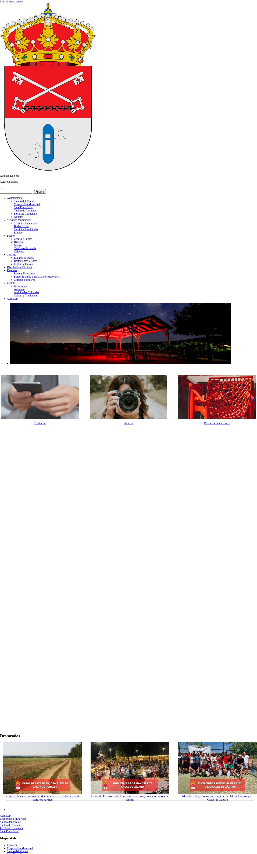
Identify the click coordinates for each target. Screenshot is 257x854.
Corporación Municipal (27, 204)
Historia (18, 241)
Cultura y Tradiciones (26, 295)
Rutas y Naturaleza (24, 273)
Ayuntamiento (15, 197)
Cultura (11, 282)
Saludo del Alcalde (24, 201)
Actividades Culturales (26, 292)
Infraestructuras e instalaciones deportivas (37, 276)
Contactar (12, 298)
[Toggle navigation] (1, 188)
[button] (4, 400)
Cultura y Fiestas (23, 264)
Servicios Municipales (19, 219)
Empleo (18, 232)
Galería (18, 245)
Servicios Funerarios (25, 223)
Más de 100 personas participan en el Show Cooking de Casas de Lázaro (217, 797)
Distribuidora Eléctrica (19, 267)
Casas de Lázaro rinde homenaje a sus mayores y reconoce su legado (130, 797)
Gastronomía (21, 286)
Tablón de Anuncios (25, 210)
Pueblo (11, 235)
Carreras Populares (24, 279)
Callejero (19, 251)
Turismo (11, 254)
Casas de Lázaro (23, 238)
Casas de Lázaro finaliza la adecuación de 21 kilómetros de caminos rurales (42, 797)
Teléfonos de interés (25, 248)
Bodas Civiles (21, 226)
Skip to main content (11, 1)
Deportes (12, 270)
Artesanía (19, 289)
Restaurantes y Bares (25, 260)
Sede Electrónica (23, 207)
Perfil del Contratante (25, 213)
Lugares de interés (24, 257)
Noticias (18, 216)
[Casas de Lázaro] (48, 169)
